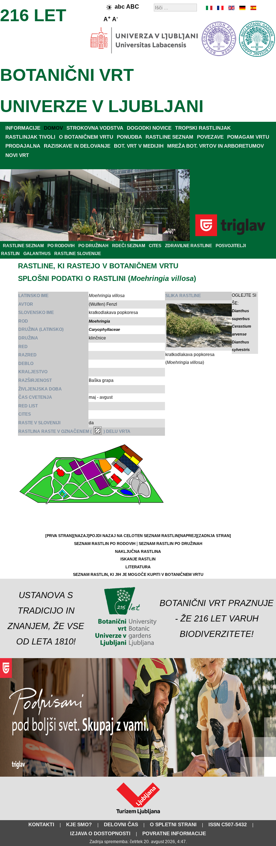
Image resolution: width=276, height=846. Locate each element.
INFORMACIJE (22, 128)
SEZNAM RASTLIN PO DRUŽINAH (170, 543)
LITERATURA (138, 567)
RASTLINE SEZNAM (169, 137)
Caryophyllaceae (104, 329)
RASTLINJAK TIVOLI (30, 137)
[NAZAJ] (81, 535)
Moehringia (99, 321)
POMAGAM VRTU (248, 137)
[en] (231, 7)
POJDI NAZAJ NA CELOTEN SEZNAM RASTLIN (134, 535)
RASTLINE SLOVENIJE (77, 253)
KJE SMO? (79, 824)
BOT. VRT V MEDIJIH (139, 146)
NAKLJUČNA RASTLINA (138, 551)
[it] (209, 7)
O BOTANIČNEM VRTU (86, 137)
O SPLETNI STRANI (173, 824)
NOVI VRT (17, 155)
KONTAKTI (41, 824)
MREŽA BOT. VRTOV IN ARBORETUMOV (215, 146)
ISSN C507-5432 (227, 824)
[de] (241, 7)
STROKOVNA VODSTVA (94, 128)
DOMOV (53, 128)
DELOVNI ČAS (121, 824)
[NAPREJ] (188, 535)
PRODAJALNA (22, 146)
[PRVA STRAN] (59, 535)
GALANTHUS (37, 253)
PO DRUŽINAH (93, 245)
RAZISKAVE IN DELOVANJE (77, 146)
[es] (252, 7)
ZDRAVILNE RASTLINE (188, 245)
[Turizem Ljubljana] (138, 816)
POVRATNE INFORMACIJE (174, 833)
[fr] (220, 7)
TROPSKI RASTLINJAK (203, 128)
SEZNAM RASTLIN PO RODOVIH (104, 543)
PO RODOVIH (61, 245)
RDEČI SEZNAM (128, 245)
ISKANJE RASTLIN (138, 559)
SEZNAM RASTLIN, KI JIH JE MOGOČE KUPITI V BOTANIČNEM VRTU (138, 574)
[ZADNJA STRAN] (214, 535)
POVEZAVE (210, 137)
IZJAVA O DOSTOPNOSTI (100, 833)
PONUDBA (129, 137)
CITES (155, 245)
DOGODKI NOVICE (149, 128)
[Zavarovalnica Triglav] (138, 775)
